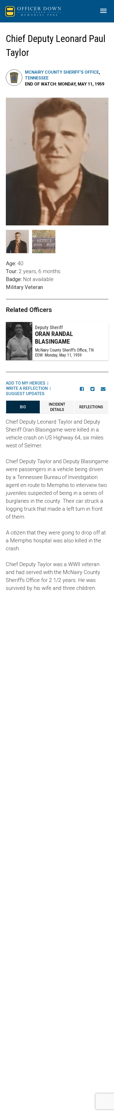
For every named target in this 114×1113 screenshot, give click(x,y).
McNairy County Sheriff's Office (62, 72)
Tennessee (37, 77)
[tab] (23, 407)
